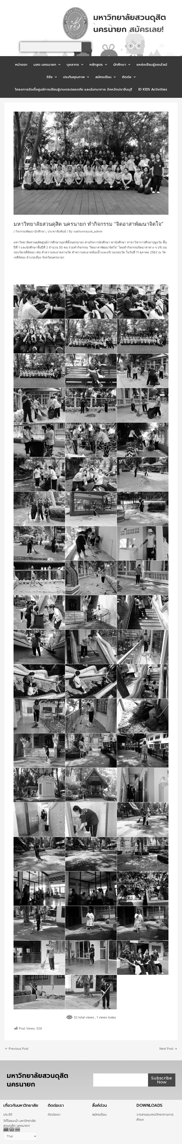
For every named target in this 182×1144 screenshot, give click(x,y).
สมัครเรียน (103, 77)
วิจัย (49, 77)
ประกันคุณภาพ (74, 77)
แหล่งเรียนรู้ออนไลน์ (151, 64)
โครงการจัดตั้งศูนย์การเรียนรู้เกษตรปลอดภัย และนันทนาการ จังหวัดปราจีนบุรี (73, 89)
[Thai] (18, 1128)
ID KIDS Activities (152, 89)
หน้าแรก (21, 64)
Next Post (168, 1048)
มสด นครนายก (45, 64)
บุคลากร (73, 64)
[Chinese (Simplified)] (6, 1128)
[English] (12, 1128)
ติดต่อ (126, 77)
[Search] (86, 47)
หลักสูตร (96, 64)
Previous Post (16, 1048)
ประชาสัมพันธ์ (56, 231)
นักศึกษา (119, 64)
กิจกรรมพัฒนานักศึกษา (31, 231)
